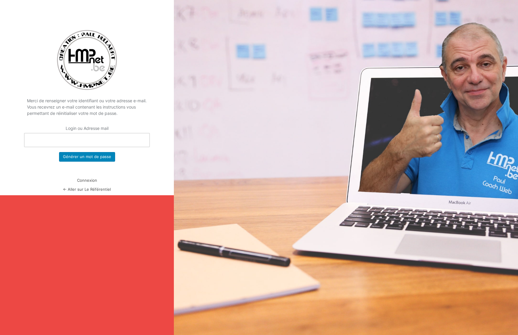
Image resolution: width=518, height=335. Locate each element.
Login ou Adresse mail (87, 128)
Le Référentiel (87, 60)
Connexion (87, 180)
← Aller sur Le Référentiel (87, 189)
